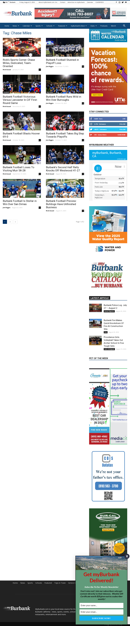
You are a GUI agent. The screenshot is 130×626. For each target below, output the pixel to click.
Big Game (50, 92)
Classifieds (9, 32)
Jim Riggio (49, 66)
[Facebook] (116, 2)
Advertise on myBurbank (76, 2)
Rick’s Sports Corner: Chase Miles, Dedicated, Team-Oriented (19, 63)
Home (7, 26)
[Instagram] (119, 2)
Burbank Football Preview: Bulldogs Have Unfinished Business (61, 204)
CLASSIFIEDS (99, 2)
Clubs (92, 26)
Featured (61, 26)
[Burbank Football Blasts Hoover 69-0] (22, 121)
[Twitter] (122, 2)
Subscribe (121, 135)
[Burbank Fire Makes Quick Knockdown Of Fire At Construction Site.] (95, 323)
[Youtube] (125, 2)
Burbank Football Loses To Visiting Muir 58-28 (18, 169)
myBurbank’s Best (78, 26)
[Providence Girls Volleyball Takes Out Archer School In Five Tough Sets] (95, 340)
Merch (113, 26)
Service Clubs (73, 583)
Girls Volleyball (109, 349)
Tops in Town (60, 583)
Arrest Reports (109, 311)
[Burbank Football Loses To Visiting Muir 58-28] (22, 154)
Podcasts (104, 26)
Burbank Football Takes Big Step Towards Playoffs (65, 135)
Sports (38, 26)
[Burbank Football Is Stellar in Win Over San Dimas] (22, 188)
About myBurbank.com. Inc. (48, 2)
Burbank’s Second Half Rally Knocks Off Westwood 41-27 (63, 169)
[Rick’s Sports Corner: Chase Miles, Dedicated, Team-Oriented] (22, 47)
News (15, 26)
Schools (49, 26)
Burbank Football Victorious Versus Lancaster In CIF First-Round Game (20, 100)
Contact (62, 2)
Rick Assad (7, 70)
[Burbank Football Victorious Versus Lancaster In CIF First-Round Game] (22, 84)
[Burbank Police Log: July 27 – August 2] (95, 308)
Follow (122, 124)
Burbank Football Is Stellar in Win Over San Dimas (20, 202)
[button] (124, 26)
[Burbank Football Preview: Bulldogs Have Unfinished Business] (65, 188)
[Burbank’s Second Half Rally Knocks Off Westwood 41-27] (65, 154)
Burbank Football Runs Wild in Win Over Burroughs (63, 98)
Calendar (90, 2)
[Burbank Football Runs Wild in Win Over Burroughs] (65, 84)
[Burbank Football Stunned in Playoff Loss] (65, 47)
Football (6, 55)
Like (124, 119)
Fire (105, 332)
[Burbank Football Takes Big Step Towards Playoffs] (65, 121)
